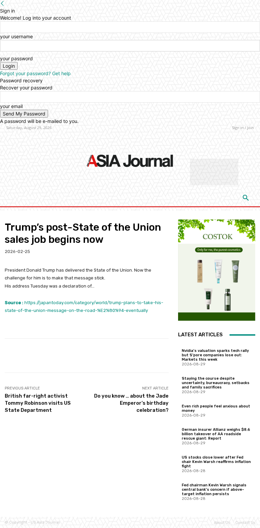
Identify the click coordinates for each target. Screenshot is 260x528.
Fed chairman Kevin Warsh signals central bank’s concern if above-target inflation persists (214, 489)
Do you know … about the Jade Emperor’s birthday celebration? (131, 403)
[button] (246, 198)
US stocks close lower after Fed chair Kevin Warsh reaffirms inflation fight (216, 461)
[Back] (2, 3)
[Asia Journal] (130, 160)
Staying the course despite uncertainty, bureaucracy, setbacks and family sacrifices (216, 382)
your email (11, 106)
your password (16, 58)
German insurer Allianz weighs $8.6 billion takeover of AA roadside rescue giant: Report (216, 434)
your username (16, 36)
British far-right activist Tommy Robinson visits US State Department (38, 403)
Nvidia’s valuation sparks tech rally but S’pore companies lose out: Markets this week (215, 355)
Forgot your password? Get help (35, 73)
